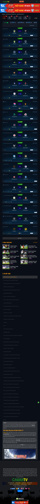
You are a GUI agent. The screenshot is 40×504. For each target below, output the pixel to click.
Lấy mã (20, 490)
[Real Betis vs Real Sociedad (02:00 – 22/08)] (6, 257)
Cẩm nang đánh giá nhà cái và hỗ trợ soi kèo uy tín (11, 299)
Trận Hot (14, 22)
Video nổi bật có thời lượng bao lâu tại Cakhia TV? (11, 416)
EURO (4, 325)
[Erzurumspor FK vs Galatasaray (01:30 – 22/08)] (6, 262)
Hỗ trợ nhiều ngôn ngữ (7, 309)
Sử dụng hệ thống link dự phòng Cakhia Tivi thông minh (12, 377)
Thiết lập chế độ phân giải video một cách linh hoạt (11, 371)
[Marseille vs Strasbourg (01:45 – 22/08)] (24, 252)
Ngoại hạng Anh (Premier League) (8, 319)
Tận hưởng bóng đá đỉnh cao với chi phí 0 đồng (10, 306)
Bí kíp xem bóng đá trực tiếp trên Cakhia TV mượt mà (11, 358)
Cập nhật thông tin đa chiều (7, 293)
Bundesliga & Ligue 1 (6, 332)
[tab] (4, 18)
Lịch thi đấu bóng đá (6, 338)
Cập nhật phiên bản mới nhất (7, 374)
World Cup (5, 322)
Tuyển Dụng (23, 484)
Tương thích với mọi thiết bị (7, 312)
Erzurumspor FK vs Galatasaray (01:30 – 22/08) (13, 262)
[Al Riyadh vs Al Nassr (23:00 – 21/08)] (6, 246)
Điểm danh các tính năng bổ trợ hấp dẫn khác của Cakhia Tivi (12, 335)
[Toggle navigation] (36, 1)
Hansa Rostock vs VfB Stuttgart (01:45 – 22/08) (32, 246)
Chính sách (17, 482)
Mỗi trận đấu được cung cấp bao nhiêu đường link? (11, 403)
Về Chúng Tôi (11, 482)
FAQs (29, 484)
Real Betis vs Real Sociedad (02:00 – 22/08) (14, 257)
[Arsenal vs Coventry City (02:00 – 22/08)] (6, 252)
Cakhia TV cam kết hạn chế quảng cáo (9, 296)
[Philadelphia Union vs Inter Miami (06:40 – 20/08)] (24, 262)
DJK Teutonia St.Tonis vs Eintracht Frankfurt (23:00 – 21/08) (32, 257)
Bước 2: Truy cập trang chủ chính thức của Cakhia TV (11, 387)
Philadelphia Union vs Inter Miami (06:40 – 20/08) (32, 262)
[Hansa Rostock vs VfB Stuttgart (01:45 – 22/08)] (24, 246)
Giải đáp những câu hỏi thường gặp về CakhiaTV (10, 400)
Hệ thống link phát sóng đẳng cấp (8, 286)
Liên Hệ (24, 482)
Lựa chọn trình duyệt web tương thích (9, 367)
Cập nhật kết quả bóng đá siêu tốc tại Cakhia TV (10, 345)
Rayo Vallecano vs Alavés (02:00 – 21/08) (14, 267)
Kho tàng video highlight (7, 351)
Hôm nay (29, 22)
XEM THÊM (35, 242)
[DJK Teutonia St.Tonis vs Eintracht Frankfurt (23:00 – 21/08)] (24, 257)
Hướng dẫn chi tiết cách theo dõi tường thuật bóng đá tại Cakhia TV (13, 380)
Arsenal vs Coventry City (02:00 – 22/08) (14, 251)
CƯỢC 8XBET (21, 1)
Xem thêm (20, 238)
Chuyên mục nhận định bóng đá (8, 348)
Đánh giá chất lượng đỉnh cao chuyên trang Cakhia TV (11, 283)
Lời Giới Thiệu (6, 273)
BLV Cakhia (21, 22)
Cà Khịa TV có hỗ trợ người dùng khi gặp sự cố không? (11, 413)
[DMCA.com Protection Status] (20, 498)
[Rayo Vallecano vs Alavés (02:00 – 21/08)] (6, 267)
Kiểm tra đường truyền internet (8, 361)
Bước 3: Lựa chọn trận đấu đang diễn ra (9, 390)
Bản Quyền (29, 482)
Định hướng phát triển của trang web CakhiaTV (10, 280)
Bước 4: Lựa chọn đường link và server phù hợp (10, 393)
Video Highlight (7, 242)
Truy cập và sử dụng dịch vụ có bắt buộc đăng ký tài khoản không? (13, 406)
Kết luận (4, 419)
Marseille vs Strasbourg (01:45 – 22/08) (32, 251)
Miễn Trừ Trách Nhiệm (14, 484)
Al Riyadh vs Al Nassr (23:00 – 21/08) (13, 246)
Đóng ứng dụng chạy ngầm (7, 364)
